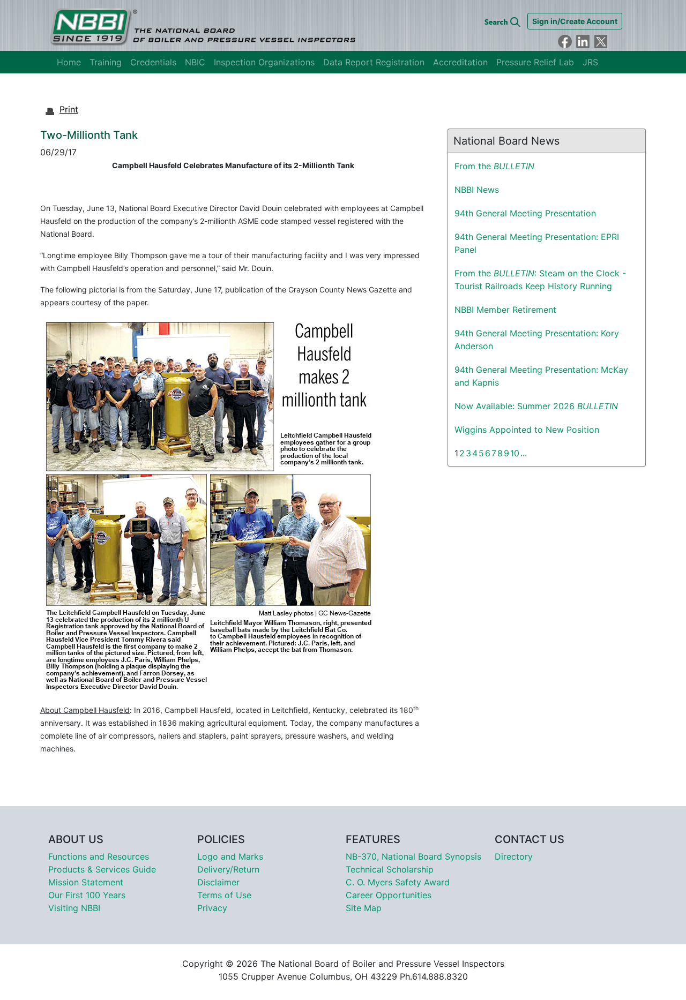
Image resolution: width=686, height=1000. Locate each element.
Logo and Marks (230, 856)
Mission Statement (85, 882)
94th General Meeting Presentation (525, 213)
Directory (514, 856)
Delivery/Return (228, 869)
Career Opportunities (388, 895)
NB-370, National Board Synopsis (413, 856)
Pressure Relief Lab (535, 62)
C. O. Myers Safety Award (398, 882)
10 (514, 453)
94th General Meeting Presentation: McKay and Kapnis (541, 376)
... (523, 453)
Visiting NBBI (74, 908)
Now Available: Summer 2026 (536, 406)
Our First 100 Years (86, 895)
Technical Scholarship (390, 869)
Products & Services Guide (102, 869)
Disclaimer (218, 882)
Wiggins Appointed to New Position (526, 429)
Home (69, 62)
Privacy (212, 908)
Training (106, 62)
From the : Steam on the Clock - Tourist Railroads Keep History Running (540, 279)
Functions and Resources (98, 856)
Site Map (364, 908)
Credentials (153, 62)
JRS (590, 62)
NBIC (195, 62)
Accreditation (460, 62)
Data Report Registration (373, 62)
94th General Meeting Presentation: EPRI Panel (536, 243)
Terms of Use (224, 895)
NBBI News (476, 189)
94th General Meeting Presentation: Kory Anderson (536, 339)
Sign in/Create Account (574, 21)
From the (494, 166)
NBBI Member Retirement (505, 309)
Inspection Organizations (264, 62)
